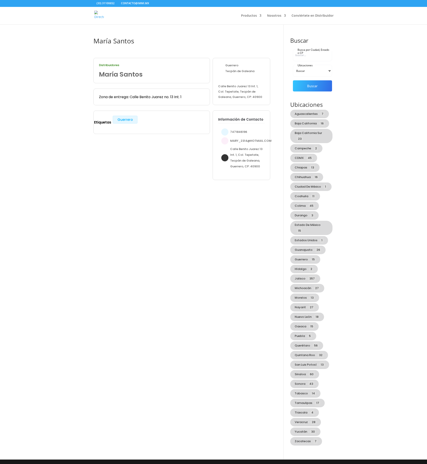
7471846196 (238, 132)
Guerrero (125, 119)
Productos (249, 16)
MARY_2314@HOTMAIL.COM (251, 141)
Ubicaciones (305, 65)
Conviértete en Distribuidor (313, 16)
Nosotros (274, 16)
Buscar (312, 86)
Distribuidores (109, 65)
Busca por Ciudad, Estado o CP (313, 51)
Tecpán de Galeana (239, 71)
